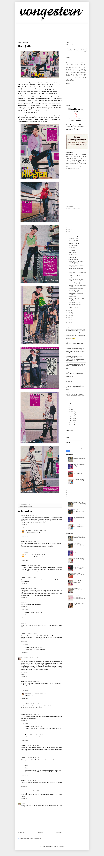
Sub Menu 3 (72, 422)
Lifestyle (71, 409)
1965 (85, 66)
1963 (79, 66)
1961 (75, 66)
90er (62, 23)
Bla (41, 23)
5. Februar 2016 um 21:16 (32, 633)
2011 (69, 320)
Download (70, 403)
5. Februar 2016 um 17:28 (32, 623)
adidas (74, 168)
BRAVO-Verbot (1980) (74, 283)
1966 (67, 67)
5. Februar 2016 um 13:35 (32, 577)
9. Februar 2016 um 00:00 (39, 693)
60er (74, 23)
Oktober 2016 (72, 240)
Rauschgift (80, 165)
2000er (74, 75)
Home (18, 23)
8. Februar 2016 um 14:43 (32, 681)
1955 (80, 64)
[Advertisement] (52, 29)
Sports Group (72, 411)
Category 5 (73, 420)
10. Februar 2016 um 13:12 (32, 757)
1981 (70, 71)
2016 (69, 234)
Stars (71, 162)
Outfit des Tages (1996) (75, 291)
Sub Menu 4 (72, 424)
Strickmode (75, 166)
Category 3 (73, 416)
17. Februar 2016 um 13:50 (32, 780)
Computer (80, 158)
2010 (69, 322)
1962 (77, 66)
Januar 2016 (72, 307)
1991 (84, 72)
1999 (67, 75)
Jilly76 (67, 342)
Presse (45, 23)
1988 (74, 72)
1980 (67, 71)
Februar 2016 (72, 259)
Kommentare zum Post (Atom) (31, 835)
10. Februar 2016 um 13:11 (32, 745)
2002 (80, 75)
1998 (25, 506)
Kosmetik (78, 160)
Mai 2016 (71, 252)
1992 (67, 74)
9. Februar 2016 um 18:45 (36, 726)
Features (70, 407)
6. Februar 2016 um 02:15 (31, 658)
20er (67, 78)
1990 (81, 72)
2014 (69, 312)
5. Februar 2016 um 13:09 (33, 565)
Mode (37, 23)
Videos (78, 23)
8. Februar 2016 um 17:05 (32, 703)
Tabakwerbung (83, 166)
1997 (82, 74)
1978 (82, 69)
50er (76, 78)
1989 (78, 72)
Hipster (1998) (72, 296)
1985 (84, 71)
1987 (71, 72)
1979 (84, 69)
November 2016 (73, 238)
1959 (70, 66)
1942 (67, 64)
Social (69, 405)
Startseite (40, 832)
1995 (76, 74)
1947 (69, 64)
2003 (82, 75)
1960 (72, 66)
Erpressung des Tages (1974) (76, 288)
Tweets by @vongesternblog (73, 208)
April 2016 (72, 255)
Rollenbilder (69, 165)
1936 (82, 62)
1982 (74, 71)
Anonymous (68, 348)
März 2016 (72, 257)
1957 (84, 64)
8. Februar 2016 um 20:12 (32, 714)
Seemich (68, 335)
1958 (67, 66)
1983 (77, 71)
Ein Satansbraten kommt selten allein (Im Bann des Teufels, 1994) (79, 567)
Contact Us (70, 427)
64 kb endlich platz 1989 (80, 385)
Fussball (84, 160)
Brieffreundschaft (74, 163)
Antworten (24, 524)
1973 (67, 69)
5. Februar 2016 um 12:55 (39, 530)
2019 (69, 227)
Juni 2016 (71, 250)
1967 (70, 67)
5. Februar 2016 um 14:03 (32, 588)
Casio (67, 385)
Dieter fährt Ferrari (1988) (75, 304)
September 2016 (73, 243)
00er (67, 63)
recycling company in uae (71, 327)
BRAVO (69, 157)
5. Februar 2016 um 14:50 (32, 602)
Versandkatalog (69, 168)
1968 (73, 67)
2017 (69, 231)
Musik (67, 162)
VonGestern (28, 530)
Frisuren (84, 162)
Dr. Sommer (56, 23)
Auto (50, 23)
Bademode (68, 166)
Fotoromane (24, 23)
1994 (73, 74)
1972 (84, 67)
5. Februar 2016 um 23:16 (36, 612)
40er (73, 78)
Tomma (23, 803)
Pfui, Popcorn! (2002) (74, 302)
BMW (67, 163)
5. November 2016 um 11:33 (32, 803)
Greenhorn (27, 554)
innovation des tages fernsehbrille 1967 (74, 329)
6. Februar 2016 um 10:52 (36, 647)
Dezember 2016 (73, 236)
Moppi (23, 658)
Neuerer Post (21, 832)
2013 (69, 315)
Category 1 (73, 413)
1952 (74, 64)
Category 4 (73, 418)
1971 (82, 67)
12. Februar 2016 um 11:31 (35, 768)
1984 (80, 71)
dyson (26, 768)
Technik (83, 157)
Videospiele (75, 165)
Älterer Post (58, 832)
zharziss (67, 392)
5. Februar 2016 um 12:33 (30, 515)
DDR (85, 165)
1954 (77, 64)
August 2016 (72, 245)
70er (70, 23)
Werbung (31, 23)
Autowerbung (83, 163)
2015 (69, 310)
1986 (67, 72)
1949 (72, 64)
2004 (85, 75)
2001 (77, 75)
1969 (76, 67)
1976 (76, 69)
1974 (70, 69)
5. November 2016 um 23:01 (38, 554)
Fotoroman (72, 160)
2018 (69, 229)
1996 (79, 74)
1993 (70, 74)
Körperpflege (77, 162)
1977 (79, 69)
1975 (73, 69)
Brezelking (68, 379)
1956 (82, 64)
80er (66, 23)
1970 (79, 67)
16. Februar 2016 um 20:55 (36, 734)
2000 (70, 75)
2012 (69, 317)
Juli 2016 (71, 247)
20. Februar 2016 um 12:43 (32, 791)
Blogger (67, 372)
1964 (82, 66)
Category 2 (73, 415)
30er (70, 78)
